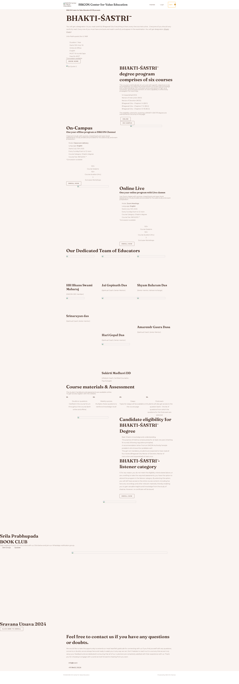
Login (162, 4)
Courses (152, 4)
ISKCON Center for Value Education (102, 4)
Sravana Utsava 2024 (23, 624)
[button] (93, 69)
